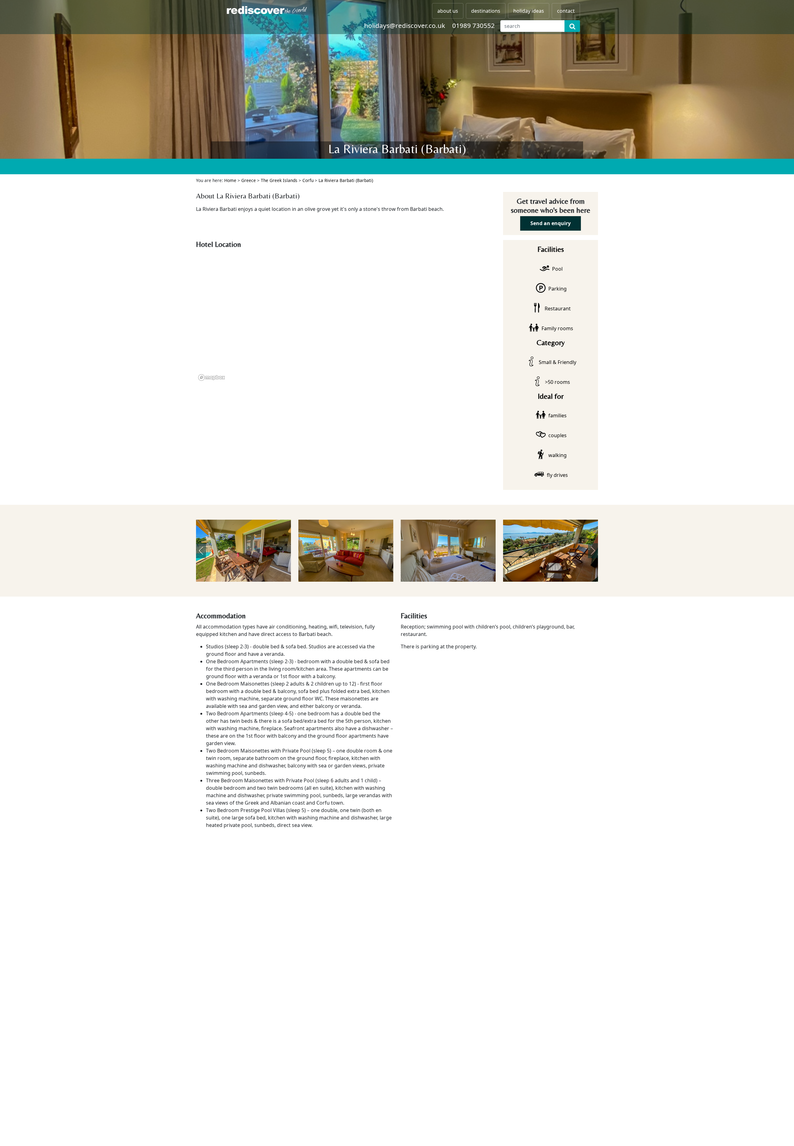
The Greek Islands (279, 180)
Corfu (308, 180)
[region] (346, 317)
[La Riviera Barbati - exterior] (253, 551)
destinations (485, 10)
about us (447, 10)
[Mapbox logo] (211, 377)
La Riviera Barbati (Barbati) (346, 180)
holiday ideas (528, 10)
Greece (248, 180)
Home (230, 180)
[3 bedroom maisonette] (560, 551)
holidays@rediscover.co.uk (404, 25)
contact (566, 10)
